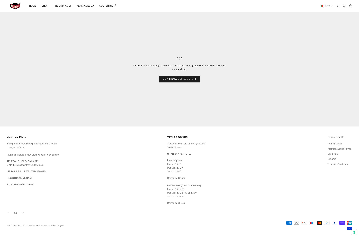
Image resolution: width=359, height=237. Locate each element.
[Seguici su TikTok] (22, 213)
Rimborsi (332, 159)
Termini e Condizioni (337, 164)
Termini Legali (334, 143)
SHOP (45, 6)
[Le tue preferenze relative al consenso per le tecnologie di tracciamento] (354, 232)
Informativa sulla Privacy (339, 149)
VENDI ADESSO (85, 6)
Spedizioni (332, 154)
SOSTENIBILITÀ (107, 6)
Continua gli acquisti (179, 79)
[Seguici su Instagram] (15, 213)
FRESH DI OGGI (62, 6)
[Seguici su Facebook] (8, 213)
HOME (32, 6)
